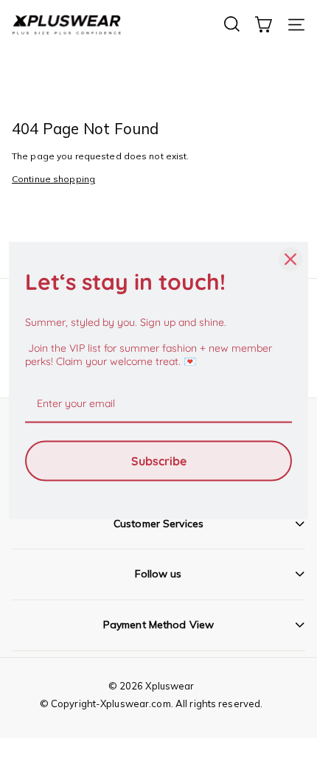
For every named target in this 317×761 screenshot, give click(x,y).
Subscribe (159, 460)
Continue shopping (53, 178)
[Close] (290, 259)
